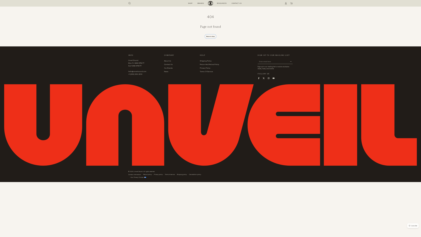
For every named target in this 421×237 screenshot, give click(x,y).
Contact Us (168, 64)
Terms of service (170, 174)
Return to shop (210, 36)
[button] (129, 3)
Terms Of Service (206, 72)
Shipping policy (182, 174)
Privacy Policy (205, 68)
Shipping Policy (205, 61)
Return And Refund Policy (209, 64)
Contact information (134, 174)
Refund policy (147, 174)
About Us (167, 61)
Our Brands (168, 68)
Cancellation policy (195, 174)
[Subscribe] (291, 61)
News (166, 72)
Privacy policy (158, 174)
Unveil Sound (138, 171)
